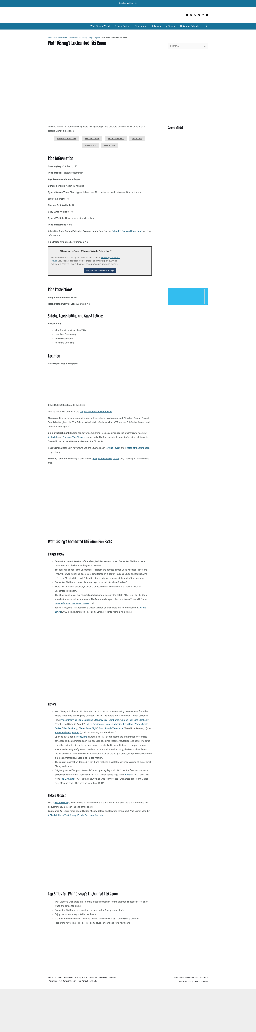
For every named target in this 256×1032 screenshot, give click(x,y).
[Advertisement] (100, 947)
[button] (207, 26)
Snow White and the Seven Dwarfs (72, 603)
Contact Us (68, 977)
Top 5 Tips (109, 145)
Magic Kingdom (94, 38)
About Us (58, 977)
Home (50, 38)
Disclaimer (93, 977)
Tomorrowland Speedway (68, 732)
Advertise (53, 981)
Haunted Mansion (113, 724)
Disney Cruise (122, 26)
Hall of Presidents (95, 724)
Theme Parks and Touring (78, 38)
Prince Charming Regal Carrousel (76, 720)
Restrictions (92, 138)
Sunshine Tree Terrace (74, 437)
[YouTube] (207, 15)
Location (137, 138)
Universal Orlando (189, 26)
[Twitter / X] (195, 15)
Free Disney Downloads (87, 981)
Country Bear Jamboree (107, 720)
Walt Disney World (100, 26)
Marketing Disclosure (107, 977)
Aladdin (128, 774)
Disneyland (141, 26)
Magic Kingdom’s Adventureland (96, 411)
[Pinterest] (199, 15)
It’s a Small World (132, 724)
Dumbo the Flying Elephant (134, 720)
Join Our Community (67, 981)
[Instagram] (191, 15)
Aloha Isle (53, 437)
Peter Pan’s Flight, (88, 728)
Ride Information (66, 138)
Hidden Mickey (62, 802)
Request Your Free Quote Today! (100, 270)
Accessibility (116, 139)
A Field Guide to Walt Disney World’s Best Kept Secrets (75, 815)
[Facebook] (187, 15)
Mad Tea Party (70, 728)
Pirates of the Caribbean (137, 448)
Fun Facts (90, 145)
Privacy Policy (81, 977)
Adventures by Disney (163, 26)
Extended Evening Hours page (127, 231)
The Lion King (67, 778)
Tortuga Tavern (112, 448)
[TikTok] (203, 15)
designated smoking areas (106, 458)
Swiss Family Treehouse (111, 728)
